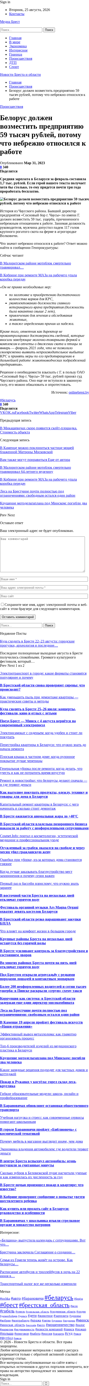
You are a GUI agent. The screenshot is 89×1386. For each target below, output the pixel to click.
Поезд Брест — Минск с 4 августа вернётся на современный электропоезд (38, 723)
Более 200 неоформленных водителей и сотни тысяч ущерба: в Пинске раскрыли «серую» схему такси (43, 989)
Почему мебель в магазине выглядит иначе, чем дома (41, 1141)
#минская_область (12, 1325)
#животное (45, 1316)
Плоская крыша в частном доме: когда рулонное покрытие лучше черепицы (37, 759)
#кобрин (5, 1320)
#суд (69, 1333)
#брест (9, 1304)
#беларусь (8, 400)
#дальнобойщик (8, 1316)
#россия (46, 1333)
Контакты (16, 14)
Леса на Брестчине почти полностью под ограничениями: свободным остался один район (39, 1012)
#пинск (69, 1329)
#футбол (6, 1338)
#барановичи (33, 1298)
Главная (15, 38)
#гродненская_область (63, 1311)
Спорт (14, 67)
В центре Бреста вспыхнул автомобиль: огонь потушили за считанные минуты (38, 1163)
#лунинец (57, 1320)
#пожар (80, 1329)
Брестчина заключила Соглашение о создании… (37, 1252)
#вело (74, 1306)
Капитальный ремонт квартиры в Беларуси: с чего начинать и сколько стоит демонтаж (39, 806)
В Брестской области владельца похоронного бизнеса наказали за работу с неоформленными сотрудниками (44, 826)
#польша (6, 1333)
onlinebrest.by (79, 392)
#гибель (7, 1311)
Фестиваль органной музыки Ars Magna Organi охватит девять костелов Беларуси (39, 909)
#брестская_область (44, 1305)
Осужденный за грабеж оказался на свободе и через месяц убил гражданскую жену (42, 850)
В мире (14, 42)
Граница (15, 54)
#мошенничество (60, 1325)
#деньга (22, 1316)
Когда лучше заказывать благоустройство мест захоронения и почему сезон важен (36, 874)
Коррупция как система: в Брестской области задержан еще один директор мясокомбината (37, 1001)
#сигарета (58, 1333)
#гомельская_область (37, 1311)
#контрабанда (20, 1320)
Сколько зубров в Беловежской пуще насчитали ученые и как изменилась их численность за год (43, 1175)
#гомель (20, 1311)
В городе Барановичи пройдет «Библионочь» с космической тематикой (38, 1131)
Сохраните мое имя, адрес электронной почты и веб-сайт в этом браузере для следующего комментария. (43, 607)
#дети (32, 1316)
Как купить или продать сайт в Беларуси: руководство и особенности (34, 1211)
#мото (41, 1325)
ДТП (13, 63)
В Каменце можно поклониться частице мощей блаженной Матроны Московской (37, 450)
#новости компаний (49, 1329)
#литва (46, 1320)
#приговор (21, 1333)
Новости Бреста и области (20, 74)
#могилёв (31, 1325)
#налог (80, 1325)
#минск (82, 1320)
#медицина (69, 1320)
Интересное (18, 50)
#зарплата (61, 1316)
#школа (17, 1338)
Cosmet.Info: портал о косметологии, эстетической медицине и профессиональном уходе (39, 838)
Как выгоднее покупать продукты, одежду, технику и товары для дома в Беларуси (44, 794)
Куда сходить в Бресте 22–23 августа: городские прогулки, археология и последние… (37, 643)
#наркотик (6, 1329)
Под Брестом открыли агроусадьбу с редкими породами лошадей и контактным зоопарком (37, 977)
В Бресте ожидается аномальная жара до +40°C (39, 816)
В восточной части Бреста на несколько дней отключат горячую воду (37, 897)
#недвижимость (24, 1329)
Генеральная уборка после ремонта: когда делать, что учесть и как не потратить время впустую (41, 771)
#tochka (5, 1298)
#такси (77, 1333)
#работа (35, 1333)
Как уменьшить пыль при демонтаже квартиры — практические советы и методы (39, 699)
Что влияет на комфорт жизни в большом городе (38, 931)
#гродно (81, 1311)
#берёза (78, 1298)
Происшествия (20, 58)
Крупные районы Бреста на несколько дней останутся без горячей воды (36, 941)
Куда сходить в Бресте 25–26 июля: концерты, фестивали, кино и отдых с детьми (38, 711)
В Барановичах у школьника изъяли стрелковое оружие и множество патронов (40, 1223)
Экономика (18, 46)
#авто (16, 1298)
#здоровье (75, 1316)
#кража (35, 1320)
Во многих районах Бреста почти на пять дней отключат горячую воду (38, 965)
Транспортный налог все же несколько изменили (38, 1284)
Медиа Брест (10, 22)
